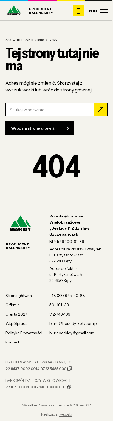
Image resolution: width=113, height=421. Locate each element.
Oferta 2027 (16, 314)
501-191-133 (59, 304)
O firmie (12, 304)
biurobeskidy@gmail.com (72, 332)
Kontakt (12, 342)
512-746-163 (59, 314)
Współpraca (16, 323)
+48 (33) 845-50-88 (67, 295)
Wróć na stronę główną (33, 128)
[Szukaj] (100, 109)
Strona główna (18, 295)
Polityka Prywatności (23, 332)
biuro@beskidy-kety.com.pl (73, 323)
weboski (65, 414)
